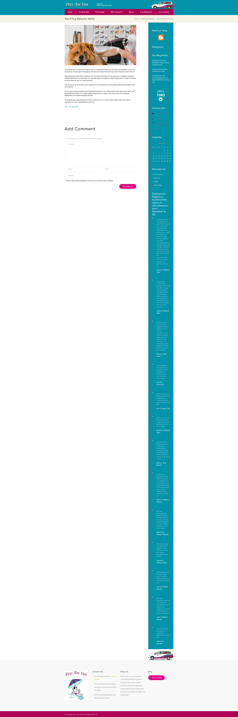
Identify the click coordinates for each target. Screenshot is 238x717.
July (162, 143)
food (69, 106)
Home (136, 19)
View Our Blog (156, 677)
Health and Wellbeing (147, 19)
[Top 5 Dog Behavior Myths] (100, 45)
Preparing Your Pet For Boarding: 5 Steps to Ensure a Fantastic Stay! (160, 63)
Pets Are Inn (80, 714)
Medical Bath (158, 185)
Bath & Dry (157, 178)
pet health (75, 106)
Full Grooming (158, 174)
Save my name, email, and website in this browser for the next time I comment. (89, 180)
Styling (156, 181)
